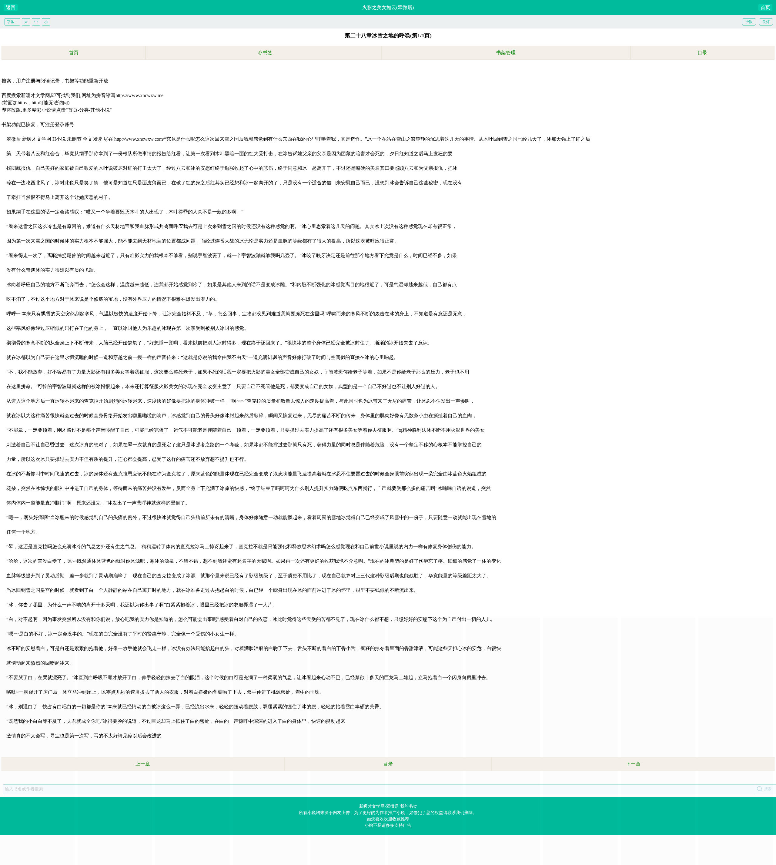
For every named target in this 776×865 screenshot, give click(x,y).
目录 (702, 52)
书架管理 (506, 52)
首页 (765, 7)
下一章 (633, 763)
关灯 (766, 22)
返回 (10, 7)
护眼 (749, 22)
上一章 (142, 763)
